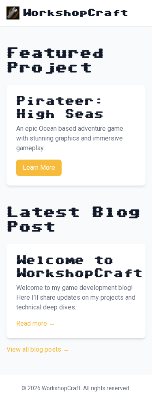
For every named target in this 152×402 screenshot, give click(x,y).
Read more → (35, 323)
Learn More (39, 167)
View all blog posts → (37, 349)
